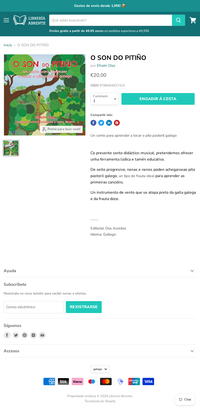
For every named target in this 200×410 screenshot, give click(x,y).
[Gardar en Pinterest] (117, 123)
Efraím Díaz (106, 65)
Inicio (8, 45)
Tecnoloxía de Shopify (100, 401)
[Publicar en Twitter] (101, 123)
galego (97, 369)
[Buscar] (178, 20)
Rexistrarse (84, 307)
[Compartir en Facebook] (93, 123)
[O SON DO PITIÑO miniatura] (11, 148)
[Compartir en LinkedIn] (109, 123)
